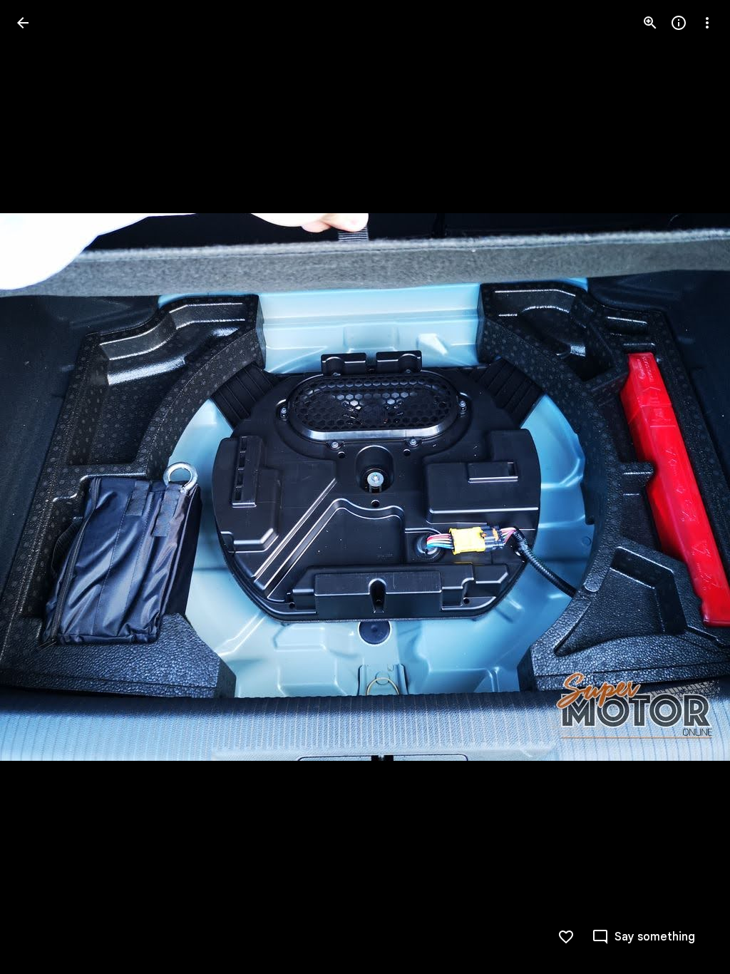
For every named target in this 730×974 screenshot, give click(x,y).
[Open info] (678, 23)
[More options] (707, 23)
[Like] (566, 936)
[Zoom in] (650, 23)
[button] (40, 487)
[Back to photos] (23, 23)
